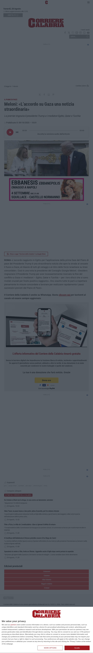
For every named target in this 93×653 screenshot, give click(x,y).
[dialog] (46, 630)
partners (14, 624)
